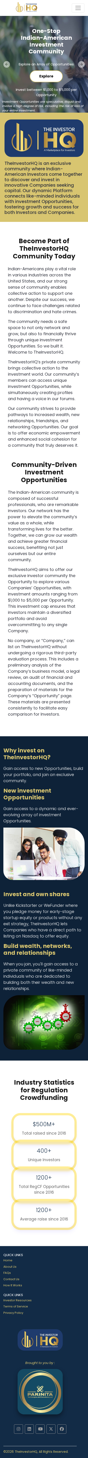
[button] (6, 64)
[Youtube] (40, 1429)
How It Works (12, 1285)
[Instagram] (18, 1429)
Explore (46, 76)
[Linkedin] (29, 1429)
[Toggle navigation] (78, 7)
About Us (9, 1267)
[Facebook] (61, 1429)
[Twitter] (51, 1429)
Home (7, 1260)
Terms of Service (15, 1306)
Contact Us (11, 1279)
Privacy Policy (13, 1313)
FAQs (7, 1273)
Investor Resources (17, 1300)
